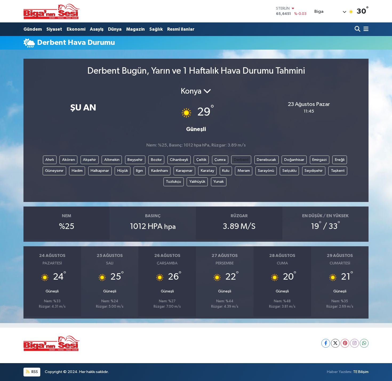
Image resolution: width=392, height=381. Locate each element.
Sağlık (156, 29)
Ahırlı (49, 160)
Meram (244, 171)
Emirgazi (319, 160)
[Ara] (358, 29)
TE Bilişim (361, 372)
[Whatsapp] (364, 343)
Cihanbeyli (179, 160)
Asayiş (96, 29)
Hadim (77, 171)
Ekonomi (76, 29)
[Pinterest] (345, 343)
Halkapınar (100, 171)
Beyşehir (135, 160)
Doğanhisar (294, 160)
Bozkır (156, 160)
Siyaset (54, 29)
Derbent (241, 160)
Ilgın (139, 171)
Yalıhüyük (197, 182)
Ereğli (340, 160)
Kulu (225, 171)
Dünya (115, 29)
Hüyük (122, 171)
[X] (335, 343)
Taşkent (338, 171)
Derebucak (266, 160)
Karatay (207, 171)
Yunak (218, 182)
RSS (34, 372)
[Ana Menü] (365, 29)
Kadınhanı (159, 171)
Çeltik (201, 160)
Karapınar (184, 171)
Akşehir (89, 160)
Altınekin (111, 160)
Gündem (32, 29)
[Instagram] (354, 343)
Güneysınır (54, 171)
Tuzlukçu (173, 182)
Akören (68, 160)
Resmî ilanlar (180, 29)
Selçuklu (289, 171)
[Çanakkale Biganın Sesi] (51, 11)
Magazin (135, 29)
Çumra (220, 160)
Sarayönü (266, 171)
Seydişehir (314, 171)
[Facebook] (325, 343)
